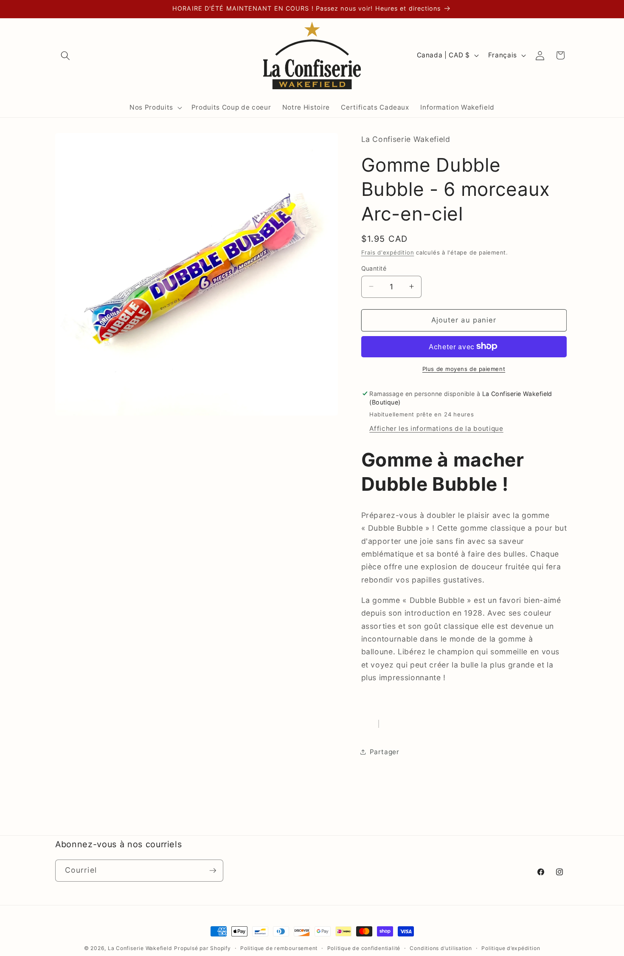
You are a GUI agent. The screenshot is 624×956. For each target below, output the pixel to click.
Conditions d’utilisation (441, 948)
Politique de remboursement (279, 948)
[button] (65, 55)
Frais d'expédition (387, 252)
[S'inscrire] (212, 871)
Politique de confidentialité (364, 948)
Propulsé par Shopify (202, 948)
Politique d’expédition (510, 948)
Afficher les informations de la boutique (436, 428)
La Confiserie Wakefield (140, 948)
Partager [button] (384, 751)
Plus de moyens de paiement (463, 368)
